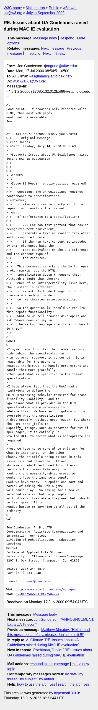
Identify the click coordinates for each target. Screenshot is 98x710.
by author (46, 679)
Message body (45, 38)
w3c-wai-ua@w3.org (29, 81)
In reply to (32, 53)
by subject (28, 679)
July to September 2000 (45, 13)
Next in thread (54, 53)
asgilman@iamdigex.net (50, 76)
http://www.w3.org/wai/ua (37, 593)
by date (71, 674)
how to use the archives (36, 684)
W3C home (13, 8)
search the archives (73, 684)
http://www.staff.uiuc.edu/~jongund (46, 589)
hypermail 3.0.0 (66, 693)
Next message (52, 48)
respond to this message (49, 664)
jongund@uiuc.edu (60, 66)
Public (54, 8)
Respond (66, 38)
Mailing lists (35, 8)
